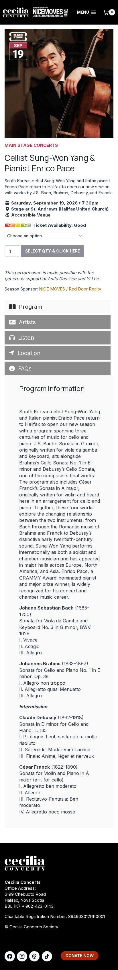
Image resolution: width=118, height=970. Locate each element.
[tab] (58, 307)
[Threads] (34, 956)
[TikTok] (47, 956)
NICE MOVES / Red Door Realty (70, 289)
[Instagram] (22, 956)
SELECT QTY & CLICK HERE (52, 250)
